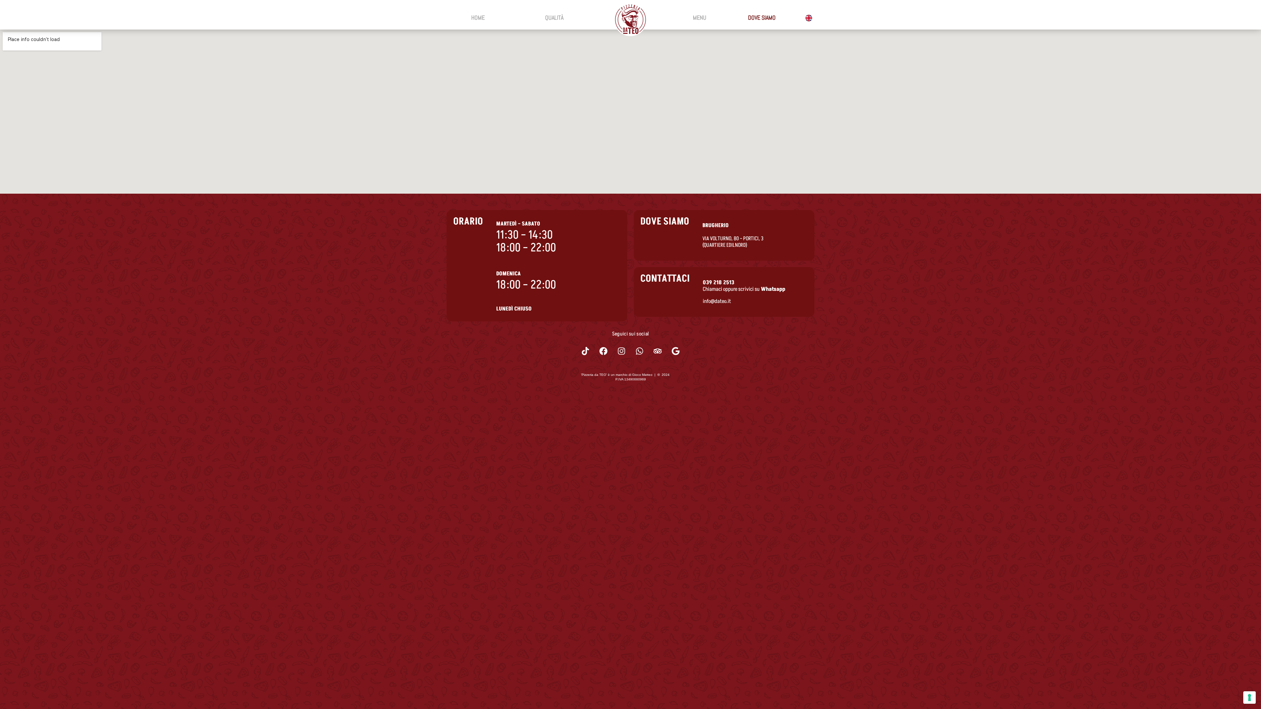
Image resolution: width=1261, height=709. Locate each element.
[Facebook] (603, 351)
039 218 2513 (718, 283)
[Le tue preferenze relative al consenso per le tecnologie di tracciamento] (1249, 697)
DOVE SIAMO (762, 17)
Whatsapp (773, 289)
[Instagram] (621, 351)
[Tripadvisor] (658, 351)
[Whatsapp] (639, 351)
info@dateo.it (717, 301)
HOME (478, 17)
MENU (699, 17)
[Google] (676, 351)
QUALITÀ (554, 17)
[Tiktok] (585, 351)
